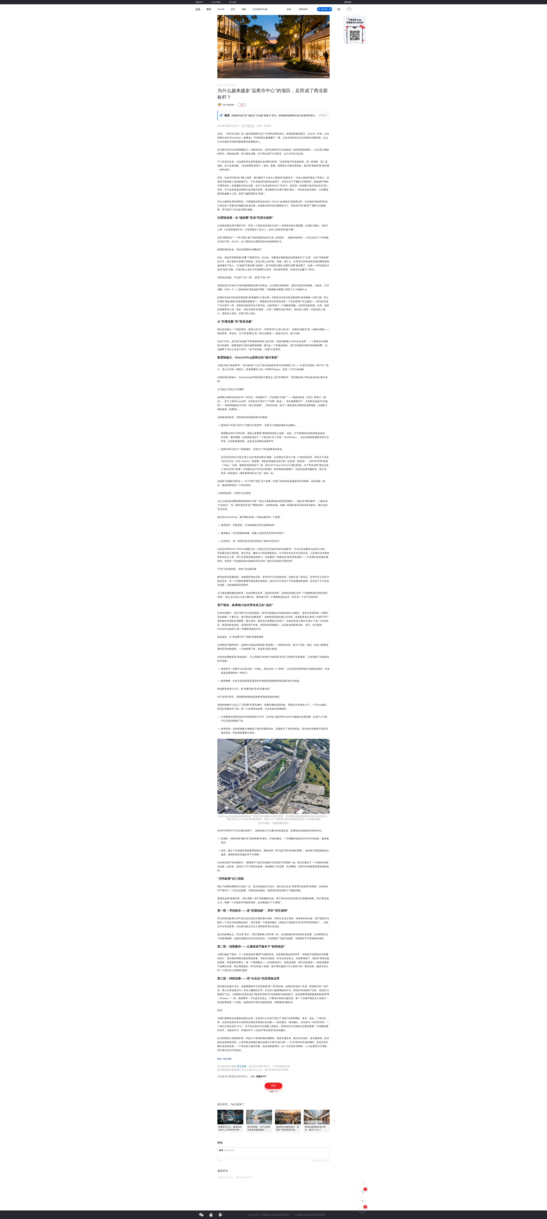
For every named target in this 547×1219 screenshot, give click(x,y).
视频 (244, 9)
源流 (233, 9)
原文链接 (242, 1066)
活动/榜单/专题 (260, 9)
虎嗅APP (260, 1076)
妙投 (289, 9)
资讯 (209, 9)
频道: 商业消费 (224, 1059)
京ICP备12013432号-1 (279, 1215)
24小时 (220, 9)
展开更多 (322, 115)
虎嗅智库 (303, 9)
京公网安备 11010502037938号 (310, 1215)
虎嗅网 (265, 1215)
